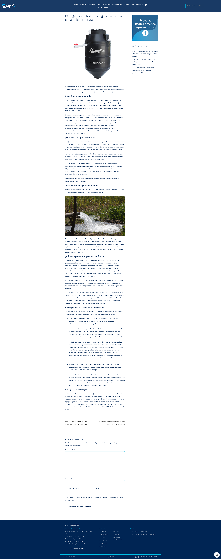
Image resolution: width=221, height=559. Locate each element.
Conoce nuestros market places (145, 534)
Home (76, 4)
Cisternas (104, 540)
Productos (91, 4)
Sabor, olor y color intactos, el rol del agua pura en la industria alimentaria (145, 62)
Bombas (103, 546)
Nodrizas (104, 543)
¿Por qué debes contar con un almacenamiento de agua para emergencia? (76, 424)
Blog (133, 4)
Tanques (103, 532)
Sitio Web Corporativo (77, 548)
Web (97, 488)
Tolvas (103, 537)
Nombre (68, 479)
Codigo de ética (110, 557)
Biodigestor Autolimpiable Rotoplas (78, 396)
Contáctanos (73, 525)
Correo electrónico (72, 488)
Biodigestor (105, 534)
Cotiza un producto (140, 532)
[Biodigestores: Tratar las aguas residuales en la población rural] (95, 53)
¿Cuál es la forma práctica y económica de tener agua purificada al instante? (143, 70)
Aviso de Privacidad (68, 557)
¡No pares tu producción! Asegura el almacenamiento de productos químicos (145, 53)
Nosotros (83, 4)
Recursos (127, 4)
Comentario (70, 450)
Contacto (139, 4)
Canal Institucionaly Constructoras (104, 6)
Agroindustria (117, 4)
